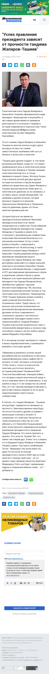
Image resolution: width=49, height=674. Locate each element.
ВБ (3, 60)
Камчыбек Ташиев (16, 493)
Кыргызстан (9, 497)
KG (34, 20)
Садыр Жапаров (35, 493)
